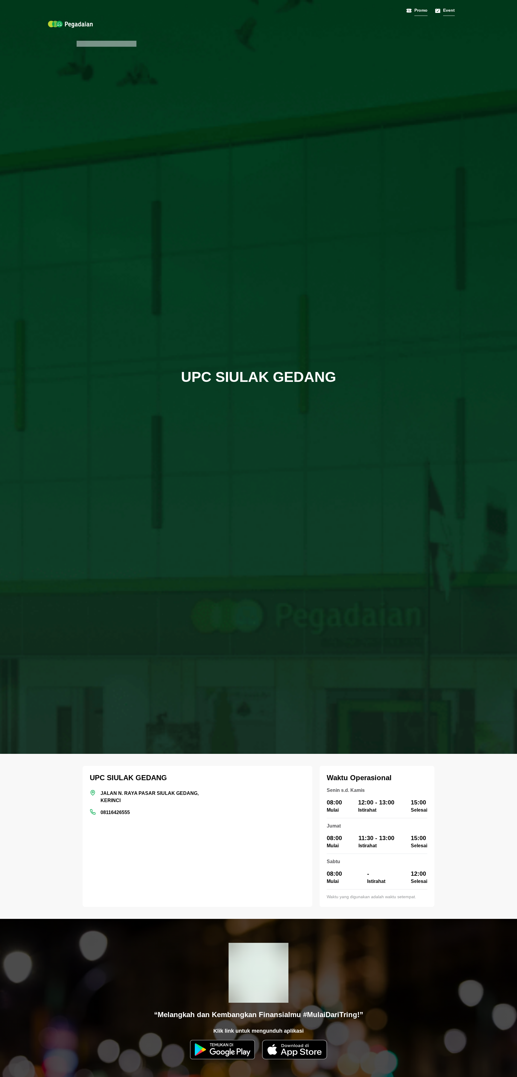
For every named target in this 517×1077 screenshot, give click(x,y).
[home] (70, 24)
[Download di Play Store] (222, 1049)
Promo (421, 10)
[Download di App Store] (294, 1049)
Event (449, 10)
